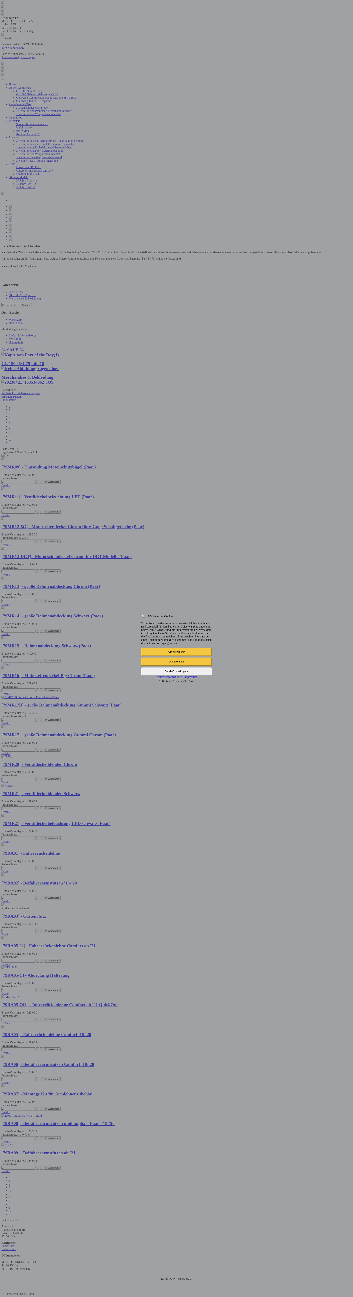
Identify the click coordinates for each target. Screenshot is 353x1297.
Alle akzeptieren (176, 652)
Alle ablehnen (176, 661)
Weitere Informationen (169, 677)
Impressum (190, 677)
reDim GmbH (188, 681)
